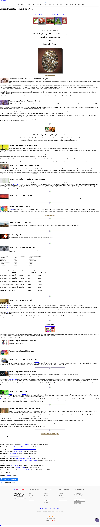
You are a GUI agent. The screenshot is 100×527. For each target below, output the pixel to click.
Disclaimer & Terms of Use (46, 508)
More (54, 4)
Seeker (10, 379)
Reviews (45, 497)
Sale (79, 4)
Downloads (61, 497)
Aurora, (16, 303)
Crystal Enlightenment (20, 467)
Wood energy (24, 394)
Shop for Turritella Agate (50, 75)
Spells (49, 4)
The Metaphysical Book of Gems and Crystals (27, 460)
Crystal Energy (39, 4)
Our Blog (46, 495)
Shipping (31, 495)
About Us (46, 493)
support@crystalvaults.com (20, 498)
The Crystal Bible (13, 453)
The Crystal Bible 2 (14, 456)
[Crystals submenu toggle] (33, 4)
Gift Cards (46, 502)
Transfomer (14, 379)
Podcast (66, 4)
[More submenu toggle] (57, 4)
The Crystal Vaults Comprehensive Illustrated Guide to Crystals (50, 14)
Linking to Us (47, 500)
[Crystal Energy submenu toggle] (45, 4)
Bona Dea (8, 305)
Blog (61, 4)
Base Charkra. (15, 184)
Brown (10, 394)
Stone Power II (17, 462)
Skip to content (3, 0)
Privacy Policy (56, 508)
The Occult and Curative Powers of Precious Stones (25, 449)
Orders (60, 495)
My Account (61, 493)
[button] (0, 525)
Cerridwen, (8, 309)
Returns (30, 497)
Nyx (7, 312)
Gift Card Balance (63, 500)
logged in (8, 475)
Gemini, (37, 362)
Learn (17, 4)
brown (12, 209)
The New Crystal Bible (19, 446)
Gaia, (7, 307)
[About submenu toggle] (75, 4)
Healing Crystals (18, 451)
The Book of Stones (26, 444)
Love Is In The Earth (14, 465)
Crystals (29, 4)
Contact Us (31, 500)
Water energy (15, 398)
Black (1, 211)
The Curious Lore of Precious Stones (24, 458)
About (71, 4)
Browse (23, 4)
